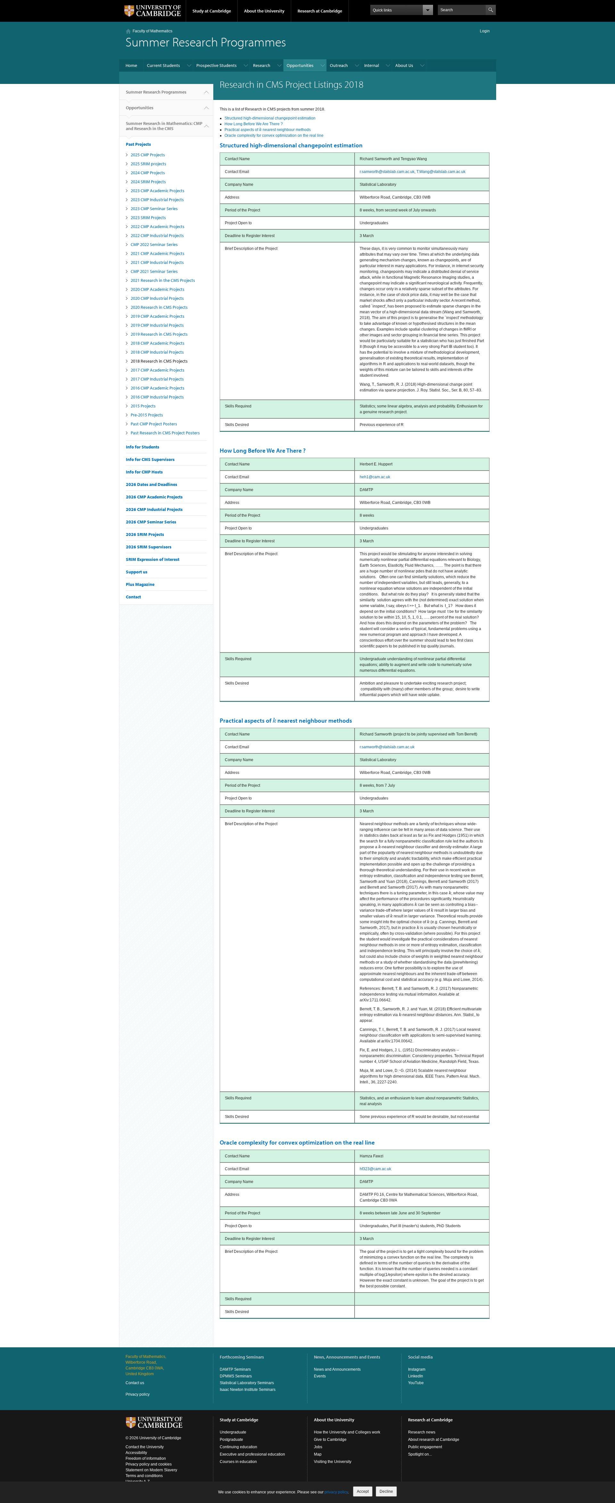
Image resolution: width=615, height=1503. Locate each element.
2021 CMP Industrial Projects (157, 262)
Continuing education (238, 1447)
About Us (404, 65)
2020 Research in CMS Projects (159, 307)
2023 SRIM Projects (148, 217)
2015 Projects (143, 406)
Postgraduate (231, 1439)
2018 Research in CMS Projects (159, 361)
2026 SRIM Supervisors (148, 547)
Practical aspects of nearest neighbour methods (268, 129)
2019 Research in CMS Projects (159, 334)
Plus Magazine (140, 584)
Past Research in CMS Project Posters (165, 433)
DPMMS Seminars (236, 1376)
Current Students (163, 65)
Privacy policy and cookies (149, 1464)
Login (485, 31)
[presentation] (260, 129)
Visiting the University (332, 1461)
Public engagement (425, 1447)
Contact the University (145, 1447)
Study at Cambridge (212, 11)
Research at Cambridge (320, 11)
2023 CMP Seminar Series (154, 208)
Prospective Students (216, 65)
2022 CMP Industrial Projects (157, 235)
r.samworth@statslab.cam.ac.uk (387, 171)
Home (131, 65)
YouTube (416, 1383)
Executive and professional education (252, 1454)
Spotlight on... (420, 1454)
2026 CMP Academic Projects (154, 497)
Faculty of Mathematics (152, 31)
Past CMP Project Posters (154, 424)
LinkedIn (415, 1376)
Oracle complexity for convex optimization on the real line (274, 135)
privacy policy (336, 1492)
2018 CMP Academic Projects (157, 343)
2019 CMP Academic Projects (157, 316)
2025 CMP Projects (148, 155)
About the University (264, 11)
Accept (363, 1491)
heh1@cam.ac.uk (375, 477)
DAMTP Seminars (235, 1369)
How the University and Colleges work (347, 1432)
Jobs (318, 1447)
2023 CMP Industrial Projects (157, 199)
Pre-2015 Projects (147, 415)
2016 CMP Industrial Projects (157, 397)
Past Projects (138, 144)
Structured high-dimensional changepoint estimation (270, 118)
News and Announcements (337, 1369)
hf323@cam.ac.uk (375, 1169)
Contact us (135, 1383)
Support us (136, 572)
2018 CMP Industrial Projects (157, 352)
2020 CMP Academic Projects (157, 289)
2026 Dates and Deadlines (151, 484)
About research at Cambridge (433, 1439)
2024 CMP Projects (148, 173)
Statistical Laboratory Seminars (247, 1383)
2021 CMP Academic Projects (157, 253)
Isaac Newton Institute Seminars (247, 1389)
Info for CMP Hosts (144, 472)
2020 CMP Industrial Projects (157, 298)
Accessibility (136, 1452)
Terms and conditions (144, 1476)
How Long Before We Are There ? (254, 124)
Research (261, 65)
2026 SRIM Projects (145, 534)
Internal (371, 65)
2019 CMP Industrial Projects (157, 325)
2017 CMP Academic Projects (157, 370)
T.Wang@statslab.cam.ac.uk (440, 171)
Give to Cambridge (330, 1439)
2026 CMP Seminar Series (151, 522)
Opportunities (300, 65)
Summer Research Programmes (156, 92)
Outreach (339, 65)
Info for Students (142, 447)
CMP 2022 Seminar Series (154, 244)
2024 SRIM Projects (148, 182)
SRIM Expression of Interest (152, 559)
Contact (133, 597)
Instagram (416, 1369)
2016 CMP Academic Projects (157, 388)
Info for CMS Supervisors (150, 459)
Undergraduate (233, 1432)
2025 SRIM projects (148, 164)
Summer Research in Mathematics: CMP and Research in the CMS (164, 125)
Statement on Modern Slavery (151, 1470)
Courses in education (238, 1461)
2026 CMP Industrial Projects (154, 509)
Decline (386, 1491)
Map (318, 1454)
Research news (421, 1432)
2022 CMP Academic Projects (157, 226)
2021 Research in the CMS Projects (163, 280)
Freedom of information (146, 1458)
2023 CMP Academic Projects (157, 190)
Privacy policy (138, 1394)
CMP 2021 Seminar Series (154, 271)
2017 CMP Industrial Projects (157, 379)
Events (320, 1376)
